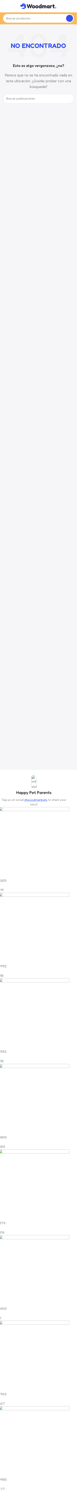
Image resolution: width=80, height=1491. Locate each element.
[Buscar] (69, 18)
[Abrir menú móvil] (4, 6)
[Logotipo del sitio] (38, 6)
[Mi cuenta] (72, 6)
